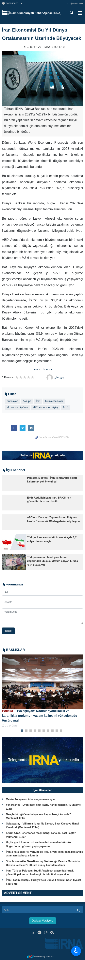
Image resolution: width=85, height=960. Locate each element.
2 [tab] (26, 731)
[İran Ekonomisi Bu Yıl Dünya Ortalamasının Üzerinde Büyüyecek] (42, 78)
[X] (33, 932)
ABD (65, 407)
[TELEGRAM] (39, 932)
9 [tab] (57, 731)
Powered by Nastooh (44, 956)
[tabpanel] (42, 691)
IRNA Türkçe (35, 13)
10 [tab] (61, 731)
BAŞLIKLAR (15, 650)
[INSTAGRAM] (45, 932)
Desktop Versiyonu (42, 920)
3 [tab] (30, 731)
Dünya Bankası (54, 401)
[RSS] (52, 932)
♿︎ (76, 950)
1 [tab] (22, 731)
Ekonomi (47, 369)
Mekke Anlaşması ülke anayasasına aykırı (31, 799)
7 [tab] (48, 731)
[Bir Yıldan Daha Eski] (14, 483)
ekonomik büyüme (17, 407)
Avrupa (27, 401)
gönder (8, 630)
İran (35, 369)
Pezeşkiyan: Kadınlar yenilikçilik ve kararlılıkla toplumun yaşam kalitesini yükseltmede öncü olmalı (39, 715)
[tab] (42, 790)
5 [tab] (39, 731)
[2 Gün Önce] (42, 681)
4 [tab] (35, 731)
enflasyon (12, 401)
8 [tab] (52, 731)
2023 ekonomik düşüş (45, 407)
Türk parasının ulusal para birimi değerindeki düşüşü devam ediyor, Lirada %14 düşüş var (52, 561)
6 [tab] (43, 731)
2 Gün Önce (11, 726)
